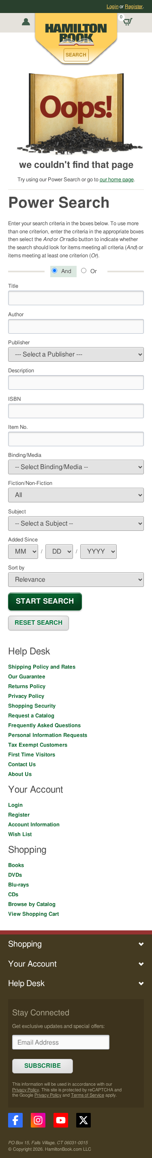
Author (16, 314)
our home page (117, 179)
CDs (13, 894)
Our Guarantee (26, 677)
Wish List (20, 834)
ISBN (14, 399)
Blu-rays (18, 885)
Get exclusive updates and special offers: (58, 1026)
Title (13, 286)
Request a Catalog (31, 716)
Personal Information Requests (47, 735)
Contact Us (22, 764)
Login (112, 6)
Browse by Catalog (32, 904)
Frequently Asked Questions (44, 725)
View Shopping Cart (33, 914)
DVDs (15, 875)
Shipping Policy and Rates (41, 667)
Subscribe (42, 1066)
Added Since (23, 540)
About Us (20, 774)
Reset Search (38, 623)
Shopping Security (32, 706)
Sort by (16, 568)
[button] (76, 54)
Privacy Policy (26, 696)
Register (134, 6)
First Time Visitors (31, 755)
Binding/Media (24, 455)
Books (16, 865)
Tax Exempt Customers (37, 745)
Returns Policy (26, 686)
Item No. (18, 427)
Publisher (19, 342)
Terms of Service (87, 1095)
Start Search (45, 601)
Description (21, 371)
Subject (17, 512)
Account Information (34, 825)
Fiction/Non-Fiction (30, 483)
